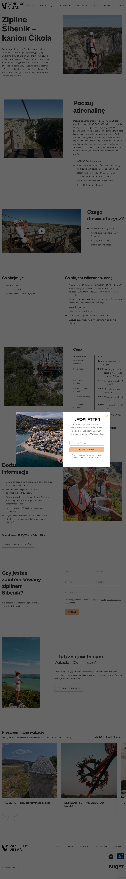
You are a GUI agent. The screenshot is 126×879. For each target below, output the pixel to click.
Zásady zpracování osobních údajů (86, 457)
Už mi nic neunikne (86, 450)
